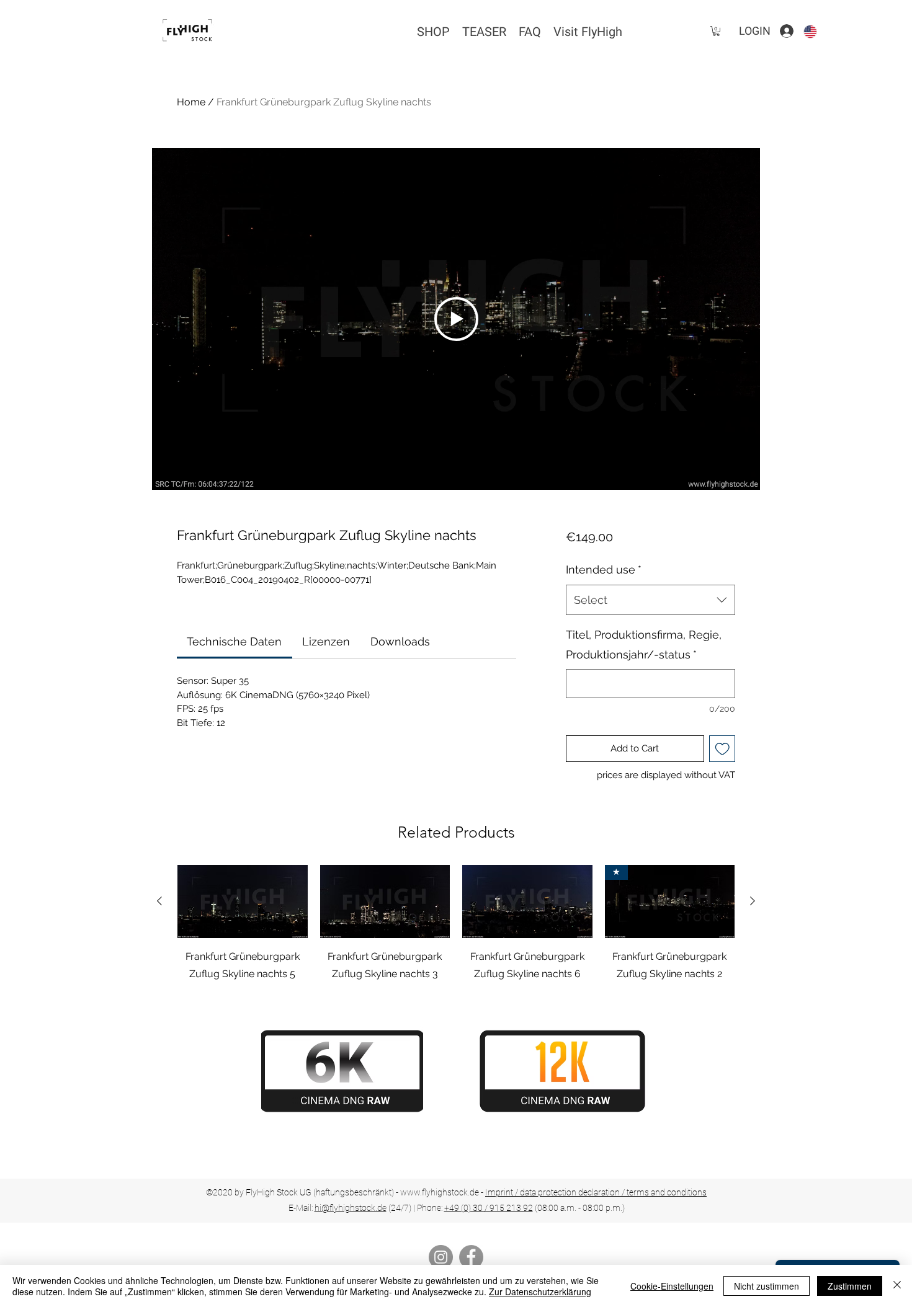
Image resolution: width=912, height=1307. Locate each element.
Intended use (604, 569)
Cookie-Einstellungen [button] (671, 1286)
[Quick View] (242, 901)
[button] (716, 31)
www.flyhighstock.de (439, 1192)
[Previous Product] (159, 900)
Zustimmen (850, 1286)
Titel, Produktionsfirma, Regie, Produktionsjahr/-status (644, 644)
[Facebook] (471, 1257)
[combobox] (650, 600)
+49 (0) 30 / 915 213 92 (488, 1208)
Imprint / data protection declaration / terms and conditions (596, 1192)
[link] (234, 641)
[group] (456, 923)
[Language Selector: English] (818, 31)
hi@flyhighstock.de (351, 1208)
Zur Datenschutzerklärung (540, 1291)
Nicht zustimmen (766, 1286)
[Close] (897, 1286)
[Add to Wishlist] (722, 748)
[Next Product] (752, 900)
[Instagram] (441, 1257)
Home (191, 102)
